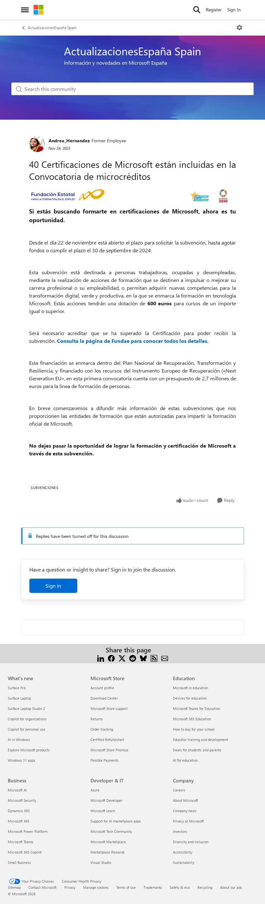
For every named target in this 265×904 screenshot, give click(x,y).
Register (214, 9)
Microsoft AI (17, 790)
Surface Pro (17, 687)
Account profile (102, 687)
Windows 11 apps (21, 760)
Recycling (204, 887)
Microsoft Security (22, 800)
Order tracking (101, 729)
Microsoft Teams (20, 841)
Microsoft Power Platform (28, 831)
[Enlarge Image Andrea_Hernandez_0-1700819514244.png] (132, 196)
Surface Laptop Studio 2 (26, 708)
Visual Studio (100, 862)
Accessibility (182, 852)
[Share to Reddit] (132, 657)
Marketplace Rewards (107, 852)
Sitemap (14, 887)
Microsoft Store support (109, 708)
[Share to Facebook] (111, 657)
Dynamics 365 (19, 810)
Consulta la (71, 340)
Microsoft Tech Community (111, 831)
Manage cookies (96, 887)
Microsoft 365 (18, 821)
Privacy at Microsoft (188, 821)
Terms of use (126, 887)
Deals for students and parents (197, 749)
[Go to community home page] (38, 10)
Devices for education (190, 698)
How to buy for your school (194, 729)
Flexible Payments (104, 760)
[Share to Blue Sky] (143, 657)
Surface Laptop (19, 698)
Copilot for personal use (26, 729)
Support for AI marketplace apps (115, 821)
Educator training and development (200, 739)
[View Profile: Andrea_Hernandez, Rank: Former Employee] (37, 144)
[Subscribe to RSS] (154, 657)
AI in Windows (19, 739)
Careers (179, 790)
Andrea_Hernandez (69, 140)
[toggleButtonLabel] (239, 27)
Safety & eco (180, 887)
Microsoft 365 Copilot (25, 852)
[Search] (197, 10)
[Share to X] (122, 657)
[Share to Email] (164, 657)
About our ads (231, 887)
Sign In (234, 9)
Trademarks (152, 887)
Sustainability (183, 862)
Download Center (104, 698)
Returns (96, 718)
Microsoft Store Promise (109, 749)
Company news (184, 810)
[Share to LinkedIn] (100, 657)
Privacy (69, 887)
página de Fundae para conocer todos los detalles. (147, 340)
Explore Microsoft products (29, 749)
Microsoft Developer (106, 800)
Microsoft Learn (102, 810)
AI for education (185, 760)
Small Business (19, 862)
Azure (95, 790)
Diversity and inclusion (190, 841)
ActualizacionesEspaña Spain (52, 27)
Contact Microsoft (42, 887)
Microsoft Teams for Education (196, 708)
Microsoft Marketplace (108, 841)
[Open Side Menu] (25, 10)
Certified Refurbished (107, 739)
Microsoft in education (190, 687)
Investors (180, 831)
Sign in (53, 585)
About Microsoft (185, 800)
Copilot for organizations (27, 718)
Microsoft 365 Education (192, 718)
